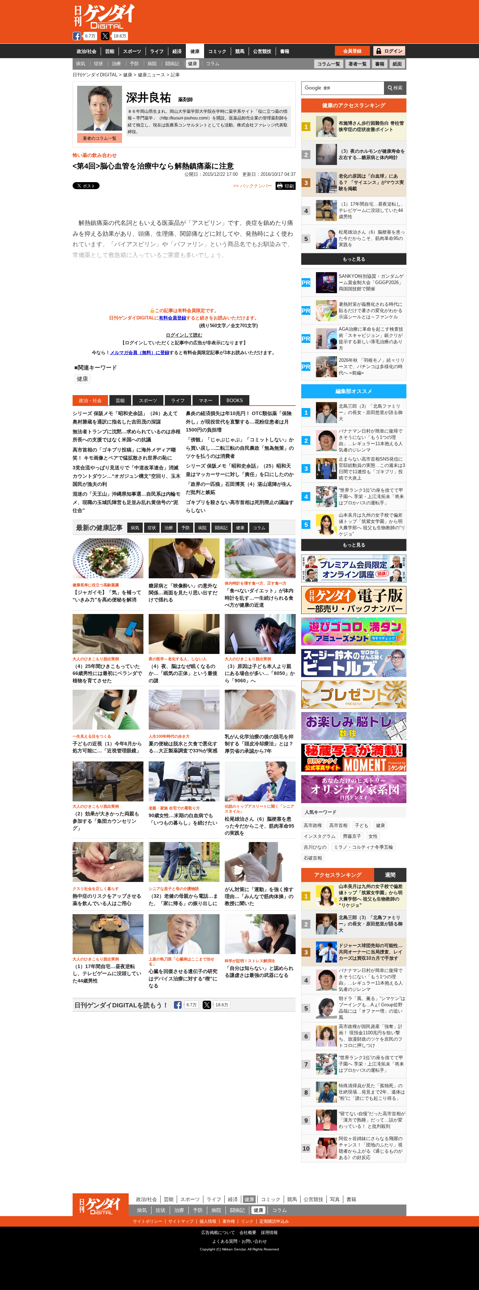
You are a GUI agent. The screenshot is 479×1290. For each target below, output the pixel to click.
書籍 (284, 51)
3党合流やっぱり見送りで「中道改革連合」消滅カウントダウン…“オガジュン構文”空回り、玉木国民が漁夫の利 (127, 476)
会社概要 (248, 1232)
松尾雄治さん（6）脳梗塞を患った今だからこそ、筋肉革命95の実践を (259, 826)
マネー (205, 400)
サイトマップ (181, 1221)
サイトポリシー (147, 1221)
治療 (168, 527)
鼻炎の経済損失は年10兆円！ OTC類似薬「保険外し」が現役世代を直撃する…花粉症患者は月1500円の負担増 (239, 422)
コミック (217, 51)
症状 (152, 527)
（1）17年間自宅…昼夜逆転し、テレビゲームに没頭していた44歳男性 (107, 974)
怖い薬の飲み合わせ (95, 155)
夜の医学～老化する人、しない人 (178, 659)
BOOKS (235, 400)
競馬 (239, 51)
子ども (362, 825)
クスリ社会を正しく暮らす (96, 889)
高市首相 (338, 825)
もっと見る (354, 259)
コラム (259, 527)
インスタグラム (320, 836)
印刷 (289, 186)
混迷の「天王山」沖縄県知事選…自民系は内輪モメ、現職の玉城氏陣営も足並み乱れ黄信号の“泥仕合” (127, 502)
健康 (195, 51)
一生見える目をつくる (92, 736)
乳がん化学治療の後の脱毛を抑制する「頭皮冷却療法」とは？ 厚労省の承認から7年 (259, 744)
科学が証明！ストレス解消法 (250, 961)
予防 (185, 527)
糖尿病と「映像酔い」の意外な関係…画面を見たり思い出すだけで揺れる (183, 593)
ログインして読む (184, 335)
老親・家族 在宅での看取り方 (174, 808)
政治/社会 (86, 51)
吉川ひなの (315, 847)
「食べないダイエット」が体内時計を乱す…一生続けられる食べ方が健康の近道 (259, 598)
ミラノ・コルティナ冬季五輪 (363, 847)
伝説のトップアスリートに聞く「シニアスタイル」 (259, 808)
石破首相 (313, 858)
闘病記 (221, 527)
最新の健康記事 (99, 527)
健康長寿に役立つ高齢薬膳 (96, 585)
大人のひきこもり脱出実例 (96, 659)
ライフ (157, 51)
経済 (177, 51)
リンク (247, 1221)
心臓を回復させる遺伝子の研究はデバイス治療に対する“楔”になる (183, 978)
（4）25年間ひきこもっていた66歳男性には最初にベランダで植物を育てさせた (107, 673)
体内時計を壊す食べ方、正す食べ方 (255, 583)
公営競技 (262, 51)
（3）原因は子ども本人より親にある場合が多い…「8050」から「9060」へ (260, 673)
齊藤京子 (352, 836)
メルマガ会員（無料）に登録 (139, 352)
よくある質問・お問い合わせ (239, 1241)
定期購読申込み (274, 1221)
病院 (202, 527)
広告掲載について (218, 1232)
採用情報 (269, 1232)
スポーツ (132, 51)
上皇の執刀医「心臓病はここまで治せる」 (181, 961)
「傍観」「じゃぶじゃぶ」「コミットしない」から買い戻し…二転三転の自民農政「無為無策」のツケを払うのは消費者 (240, 448)
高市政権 (313, 825)
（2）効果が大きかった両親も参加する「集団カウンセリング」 (106, 821)
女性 (373, 836)
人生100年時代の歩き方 (169, 736)
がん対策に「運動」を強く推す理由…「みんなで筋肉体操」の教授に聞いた (259, 896)
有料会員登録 (172, 317)
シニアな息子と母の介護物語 (174, 889)
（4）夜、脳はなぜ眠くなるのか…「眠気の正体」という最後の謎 (183, 673)
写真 (335, 1199)
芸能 (109, 51)
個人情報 (208, 1221)
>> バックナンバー (252, 185)
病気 (135, 527)
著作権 (228, 1221)
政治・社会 (90, 400)
